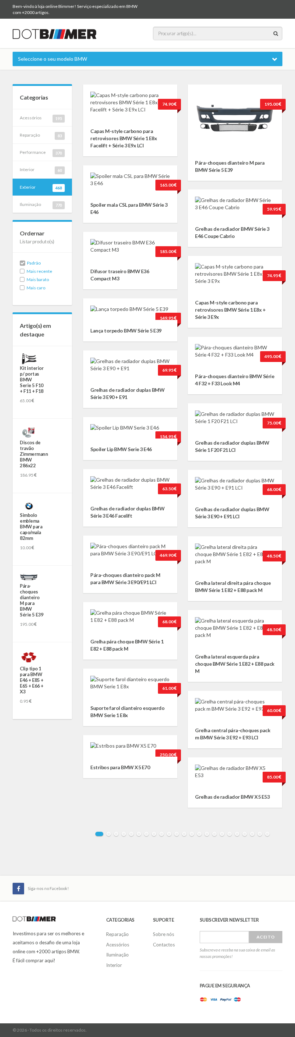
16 (214, 834)
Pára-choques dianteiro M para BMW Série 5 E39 (32, 600)
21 (252, 834)
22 (260, 834)
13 (192, 834)
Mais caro (36, 287)
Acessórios (41, 118)
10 (169, 834)
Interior (41, 170)
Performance (41, 152)
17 (222, 834)
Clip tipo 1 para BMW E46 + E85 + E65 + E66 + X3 (32, 680)
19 (237, 834)
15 (207, 834)
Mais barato (38, 279)
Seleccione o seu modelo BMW (52, 59)
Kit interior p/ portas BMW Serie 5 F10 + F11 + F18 (32, 379)
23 (267, 834)
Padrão (34, 263)
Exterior (41, 187)
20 (244, 834)
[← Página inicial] (54, 33)
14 (199, 834)
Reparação (41, 135)
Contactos (164, 944)
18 (229, 834)
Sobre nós (163, 934)
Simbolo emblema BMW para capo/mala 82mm (31, 526)
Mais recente (39, 271)
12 (184, 834)
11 (176, 834)
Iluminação (41, 204)
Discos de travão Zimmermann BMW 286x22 (34, 454)
